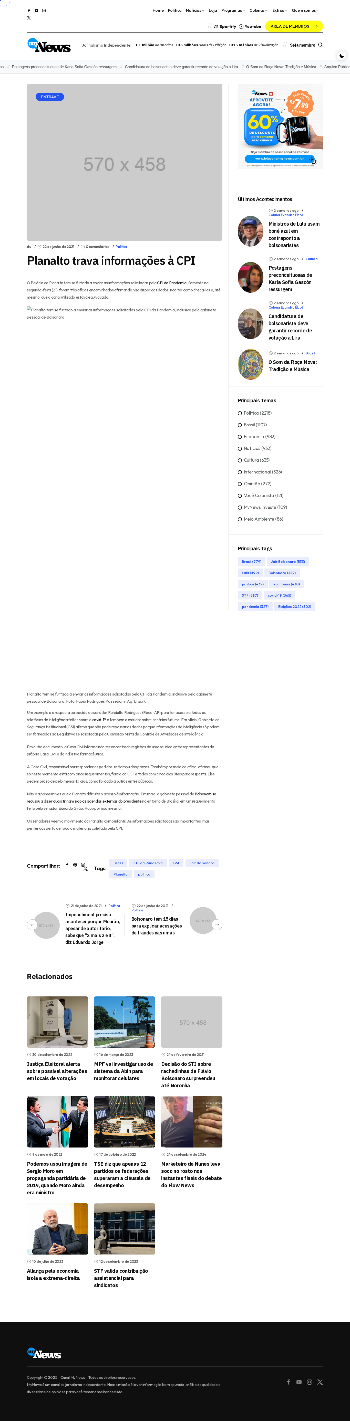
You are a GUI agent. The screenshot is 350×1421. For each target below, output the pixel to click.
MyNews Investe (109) (265, 507)
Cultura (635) (257, 460)
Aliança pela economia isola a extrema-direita (53, 1274)
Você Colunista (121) (263, 495)
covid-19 (99, 719)
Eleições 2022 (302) (294, 606)
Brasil (118, 862)
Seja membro (302, 45)
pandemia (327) (255, 606)
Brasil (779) (251, 561)
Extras (278, 10)
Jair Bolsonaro (202, 862)
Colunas (257, 10)
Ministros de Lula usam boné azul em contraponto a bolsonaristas (294, 234)
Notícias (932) (257, 448)
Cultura (312, 259)
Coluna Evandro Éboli (286, 215)
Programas (231, 10)
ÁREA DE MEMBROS (290, 26)
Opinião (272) (258, 484)
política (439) (253, 584)
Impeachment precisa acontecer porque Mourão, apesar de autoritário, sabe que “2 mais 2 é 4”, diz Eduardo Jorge (92, 928)
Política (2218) (258, 413)
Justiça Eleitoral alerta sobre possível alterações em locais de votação (57, 1071)
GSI (176, 862)
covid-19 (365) (279, 595)
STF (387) (250, 595)
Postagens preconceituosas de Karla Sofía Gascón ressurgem (290, 278)
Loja (213, 10)
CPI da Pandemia (171, 282)
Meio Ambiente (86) (263, 519)
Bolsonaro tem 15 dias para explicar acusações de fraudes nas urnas (156, 926)
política (144, 874)
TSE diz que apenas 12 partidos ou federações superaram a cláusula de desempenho (122, 1174)
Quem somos (304, 10)
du (29, 246)
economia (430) (286, 584)
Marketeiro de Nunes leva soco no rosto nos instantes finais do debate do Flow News (191, 1174)
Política (175, 10)
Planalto (121, 874)
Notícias (193, 10)
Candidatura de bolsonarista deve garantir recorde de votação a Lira (167, 67)
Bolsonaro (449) (282, 572)
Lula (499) (250, 572)
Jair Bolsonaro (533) (288, 561)
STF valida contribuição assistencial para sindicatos (121, 1278)
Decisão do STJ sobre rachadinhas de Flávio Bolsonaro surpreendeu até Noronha (188, 1074)
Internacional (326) (263, 472)
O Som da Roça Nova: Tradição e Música (267, 67)
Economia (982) (259, 436)
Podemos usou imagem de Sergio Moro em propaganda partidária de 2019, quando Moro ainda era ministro (57, 1178)
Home (158, 10)
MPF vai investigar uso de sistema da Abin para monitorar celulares (123, 1071)
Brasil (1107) (255, 425)
